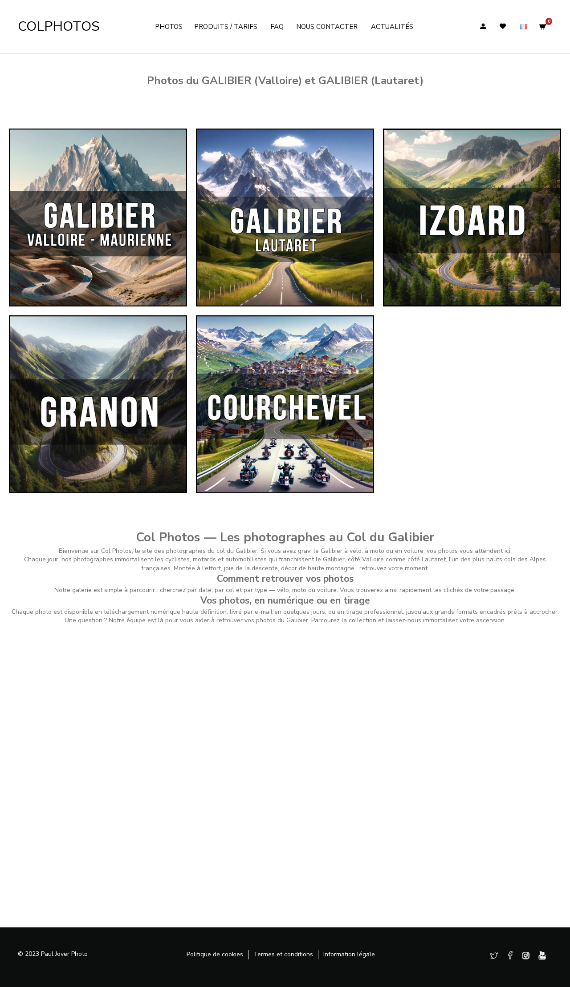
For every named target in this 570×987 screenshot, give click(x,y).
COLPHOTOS (59, 26)
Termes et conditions (283, 954)
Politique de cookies (215, 954)
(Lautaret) (370, 80)
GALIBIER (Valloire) (252, 80)
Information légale (349, 954)
